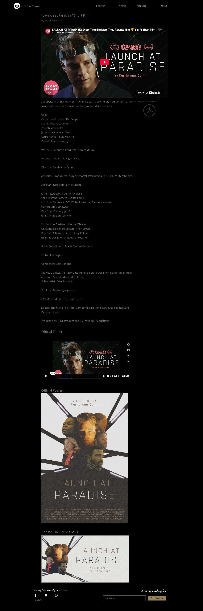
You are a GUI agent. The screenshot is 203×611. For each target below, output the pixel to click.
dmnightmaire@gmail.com (51, 590)
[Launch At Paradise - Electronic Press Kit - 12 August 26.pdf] (149, 111)
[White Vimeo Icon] (46, 595)
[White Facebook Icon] (35, 595)
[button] (85, 559)
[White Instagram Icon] (56, 595)
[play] (123, 580)
